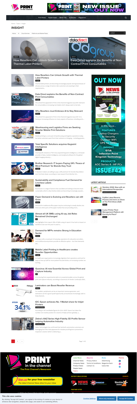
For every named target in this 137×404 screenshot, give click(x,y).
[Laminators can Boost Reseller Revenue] (22, 290)
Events (104, 204)
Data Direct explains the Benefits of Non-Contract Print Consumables (59, 95)
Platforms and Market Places (40, 33)
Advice (14, 33)
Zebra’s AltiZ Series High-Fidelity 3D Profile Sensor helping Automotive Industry (60, 320)
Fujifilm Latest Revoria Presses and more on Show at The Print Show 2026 (113, 199)
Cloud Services (25, 33)
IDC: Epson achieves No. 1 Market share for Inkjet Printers (59, 303)
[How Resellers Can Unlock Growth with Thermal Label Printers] (39, 53)
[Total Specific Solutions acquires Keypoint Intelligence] (22, 149)
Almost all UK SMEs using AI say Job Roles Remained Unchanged (56, 215)
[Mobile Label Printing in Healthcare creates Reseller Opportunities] (22, 255)
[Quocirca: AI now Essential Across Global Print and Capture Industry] (22, 274)
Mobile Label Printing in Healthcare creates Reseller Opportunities (56, 251)
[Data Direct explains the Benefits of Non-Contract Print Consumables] (97, 53)
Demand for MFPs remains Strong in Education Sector (58, 232)
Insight (16, 56)
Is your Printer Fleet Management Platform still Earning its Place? (113, 212)
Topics (18, 23)
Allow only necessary (107, 398)
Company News (40, 307)
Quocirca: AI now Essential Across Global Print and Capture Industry (60, 270)
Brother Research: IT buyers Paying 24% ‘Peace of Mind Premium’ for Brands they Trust (59, 165)
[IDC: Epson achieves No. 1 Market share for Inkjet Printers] (22, 307)
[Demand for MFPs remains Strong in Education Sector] (22, 236)
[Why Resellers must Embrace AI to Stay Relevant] (22, 116)
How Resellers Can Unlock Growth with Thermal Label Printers (59, 76)
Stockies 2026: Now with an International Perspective (113, 188)
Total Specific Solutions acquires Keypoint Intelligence (55, 145)
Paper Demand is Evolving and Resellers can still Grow (59, 198)
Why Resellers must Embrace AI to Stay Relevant (59, 111)
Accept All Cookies (126, 398)
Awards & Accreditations (109, 192)
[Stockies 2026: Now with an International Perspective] (96, 189)
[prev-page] (92, 221)
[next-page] (95, 221)
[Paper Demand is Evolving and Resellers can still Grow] (22, 202)
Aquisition (38, 149)
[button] (125, 17)
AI (18, 33)
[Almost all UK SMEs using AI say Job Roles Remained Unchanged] (22, 219)
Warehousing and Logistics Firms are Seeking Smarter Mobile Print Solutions (57, 129)
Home (13, 23)
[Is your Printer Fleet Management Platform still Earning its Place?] (96, 212)
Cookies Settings (89, 398)
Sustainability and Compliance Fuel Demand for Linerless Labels (58, 181)
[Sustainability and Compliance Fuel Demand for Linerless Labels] (22, 185)
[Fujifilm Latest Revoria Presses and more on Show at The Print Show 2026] (96, 200)
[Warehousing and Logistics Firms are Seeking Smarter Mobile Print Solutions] (22, 132)
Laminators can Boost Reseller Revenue (54, 285)
